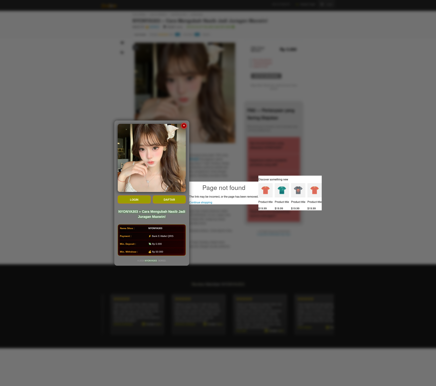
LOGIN (134, 199)
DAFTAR (169, 199)
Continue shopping (200, 202)
